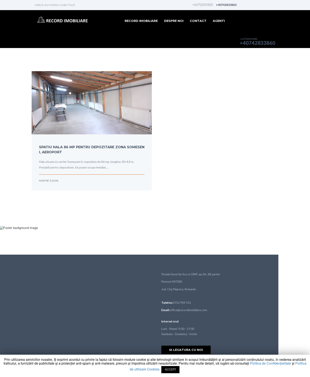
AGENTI (219, 21)
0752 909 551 (182, 302)
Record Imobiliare (141, 21)
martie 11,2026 (48, 180)
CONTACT (198, 21)
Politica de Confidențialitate (271, 363)
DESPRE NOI (173, 21)
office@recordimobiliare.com (188, 310)
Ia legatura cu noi (186, 350)
